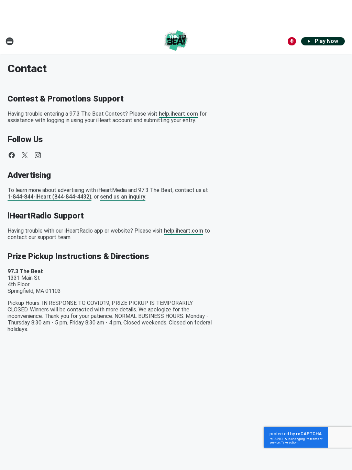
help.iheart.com (178, 113)
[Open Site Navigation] (10, 41)
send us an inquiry (122, 196)
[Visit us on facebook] (12, 155)
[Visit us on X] (25, 155)
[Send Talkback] (292, 41)
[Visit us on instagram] (38, 155)
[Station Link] (176, 41)
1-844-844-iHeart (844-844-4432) (49, 196)
